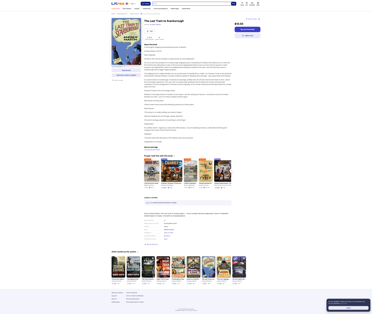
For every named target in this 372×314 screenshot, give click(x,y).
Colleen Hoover (204, 185)
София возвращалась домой (190, 183)
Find (233, 4)
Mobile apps (175, 8)
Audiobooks (146, 8)
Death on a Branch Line (193, 279)
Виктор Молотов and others (223, 185)
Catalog (146, 4)
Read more (343, 303)
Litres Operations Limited (186, 309)
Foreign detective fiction (152, 150)
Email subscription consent (135, 302)
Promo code (116, 8)
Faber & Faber (168, 233)
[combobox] (191, 3)
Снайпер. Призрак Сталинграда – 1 (171, 183)
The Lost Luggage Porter (224, 279)
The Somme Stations (118, 279)
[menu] (133, 4)
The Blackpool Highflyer (178, 279)
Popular (137, 8)
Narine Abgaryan (189, 185)
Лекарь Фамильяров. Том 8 (223, 183)
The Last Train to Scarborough (208, 279)
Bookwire (167, 236)
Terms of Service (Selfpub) (134, 296)
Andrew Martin (116, 281)
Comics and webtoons (161, 8)
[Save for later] (157, 162)
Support (114, 296)
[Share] (259, 19)
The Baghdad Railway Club (133, 279)
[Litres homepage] (120, 3)
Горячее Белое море (151, 183)
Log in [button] (148, 203)
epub (165, 239)
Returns (114, 299)
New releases (127, 8)
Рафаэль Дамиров (167, 185)
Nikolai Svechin (149, 185)
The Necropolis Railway (239, 279)
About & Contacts (117, 293)
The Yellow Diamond (148, 279)
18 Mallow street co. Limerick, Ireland (186, 310)
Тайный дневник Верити (206, 183)
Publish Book (186, 8)
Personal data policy (132, 299)
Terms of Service (131, 293)
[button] (149, 38)
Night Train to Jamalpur (163, 279)
